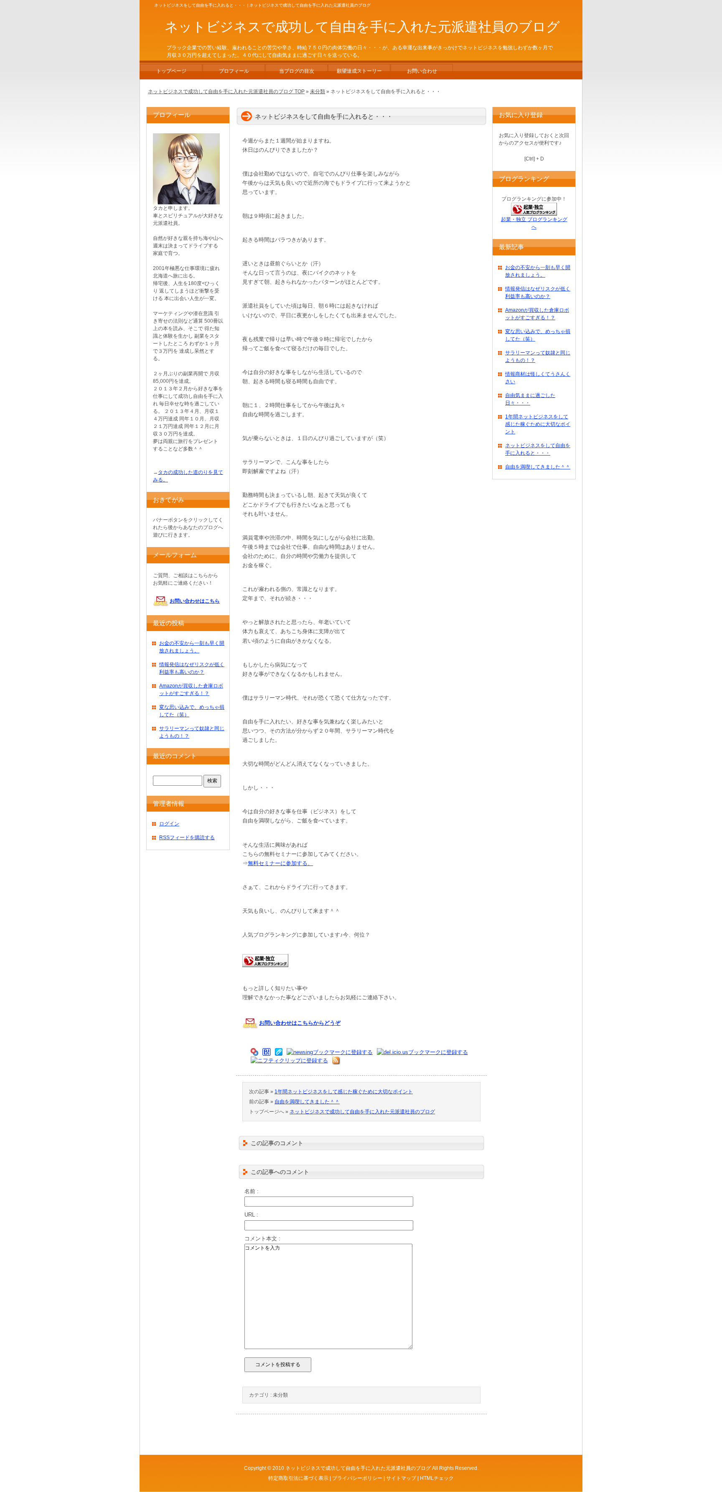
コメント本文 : (262, 1238)
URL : (251, 1215)
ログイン (169, 824)
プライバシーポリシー (357, 1478)
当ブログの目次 (296, 71)
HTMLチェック (437, 1478)
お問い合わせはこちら (195, 601)
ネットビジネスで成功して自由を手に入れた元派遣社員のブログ (362, 1112)
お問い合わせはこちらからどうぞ (300, 1023)
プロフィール (234, 71)
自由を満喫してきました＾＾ (307, 1102)
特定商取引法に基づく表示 (298, 1478)
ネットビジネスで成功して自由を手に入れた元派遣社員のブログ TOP (226, 91)
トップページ (171, 71)
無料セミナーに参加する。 (280, 863)
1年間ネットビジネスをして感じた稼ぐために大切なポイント (344, 1092)
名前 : (251, 1191)
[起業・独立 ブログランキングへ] (265, 971)
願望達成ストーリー (359, 71)
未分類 (280, 1395)
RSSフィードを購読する (187, 837)
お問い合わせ (422, 71)
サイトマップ (401, 1478)
